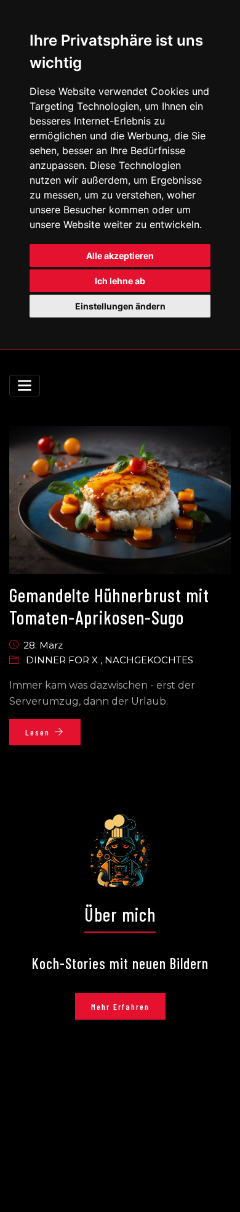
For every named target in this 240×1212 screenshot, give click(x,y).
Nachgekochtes (149, 660)
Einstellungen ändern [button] (120, 306)
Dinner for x (63, 660)
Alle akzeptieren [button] (120, 255)
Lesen (37, 732)
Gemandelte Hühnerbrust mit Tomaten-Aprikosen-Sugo (109, 606)
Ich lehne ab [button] (120, 281)
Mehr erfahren (120, 1006)
